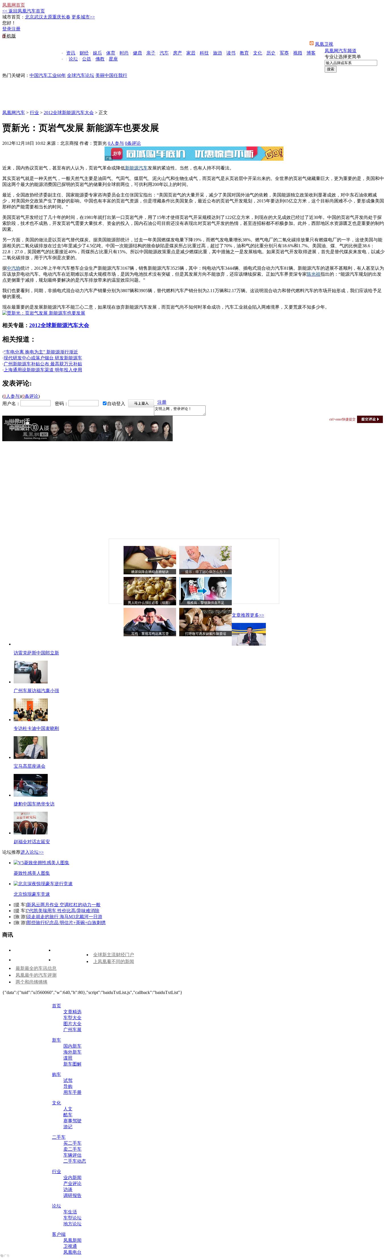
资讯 (70, 53)
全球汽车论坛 (80, 75)
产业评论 (72, 1183)
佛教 (100, 58)
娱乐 (97, 53)
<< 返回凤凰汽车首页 (23, 11)
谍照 (67, 1058)
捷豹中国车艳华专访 (34, 803)
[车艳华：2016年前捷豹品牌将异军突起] (31, 795)
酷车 (67, 1114)
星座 (113, 58)
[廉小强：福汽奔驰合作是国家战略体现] (31, 681)
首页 (56, 1005)
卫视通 (70, 1246)
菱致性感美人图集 (32, 873)
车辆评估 (72, 1155)
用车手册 (72, 1092)
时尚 (124, 53)
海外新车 (72, 1052)
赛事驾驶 (72, 1120)
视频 (297, 53)
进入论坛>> (32, 852)
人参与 (116, 143)
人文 (67, 1108)
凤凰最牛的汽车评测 (36, 975)
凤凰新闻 (72, 1240)
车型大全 (72, 1017)
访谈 (67, 1189)
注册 (15, 28)
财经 (84, 53)
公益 (86, 58)
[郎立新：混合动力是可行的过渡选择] (249, 644)
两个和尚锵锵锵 (31, 981)
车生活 (70, 1211)
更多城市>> (83, 16)
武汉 (38, 16)
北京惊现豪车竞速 (32, 894)
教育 (244, 53)
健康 (137, 53)
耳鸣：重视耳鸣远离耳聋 (150, 634)
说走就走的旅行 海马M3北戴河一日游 (64, 916)
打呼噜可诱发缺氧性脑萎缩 (205, 634)
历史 (271, 53)
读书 (230, 53)
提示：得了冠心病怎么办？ (205, 572)
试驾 (67, 1080)
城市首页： (13, 16)
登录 (6, 28)
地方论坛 (72, 1223)
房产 (177, 53)
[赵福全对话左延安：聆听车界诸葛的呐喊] (31, 832)
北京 (29, 16)
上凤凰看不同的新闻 (113, 961)
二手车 (59, 1137)
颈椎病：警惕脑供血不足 (205, 603)
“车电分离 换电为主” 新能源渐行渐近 (41, 351)
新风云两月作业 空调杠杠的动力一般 (64, 904)
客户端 (59, 1234)
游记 (67, 1126)
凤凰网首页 (13, 5)
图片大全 (72, 1023)
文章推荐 (241, 615)
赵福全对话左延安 (32, 841)
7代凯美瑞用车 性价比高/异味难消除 (63, 910)
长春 (65, 16)
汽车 (164, 53)
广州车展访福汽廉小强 (36, 690)
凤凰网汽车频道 (340, 50)
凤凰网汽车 (13, 112)
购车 (56, 1074)
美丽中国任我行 (111, 75)
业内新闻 (72, 1177)
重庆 (56, 16)
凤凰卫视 (324, 44)
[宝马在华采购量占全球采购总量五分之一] (31, 757)
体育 (110, 53)
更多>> (257, 615)
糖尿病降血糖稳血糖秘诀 (150, 572)
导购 (67, 1086)
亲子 (150, 53)
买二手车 (72, 1143)
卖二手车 (72, 1149)
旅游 (217, 53)
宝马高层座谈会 (29, 766)
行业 (34, 112)
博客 (311, 53)
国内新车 (72, 1046)
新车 (56, 1040)
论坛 (73, 58)
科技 (204, 53)
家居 (190, 53)
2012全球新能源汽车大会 (69, 112)
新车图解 (72, 1064)
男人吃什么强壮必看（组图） (150, 603)
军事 (284, 53)
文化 (257, 53)
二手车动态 (74, 1161)
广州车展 (72, 1029)
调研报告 (72, 1195)
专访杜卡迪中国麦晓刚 (36, 728)
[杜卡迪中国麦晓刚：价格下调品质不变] (31, 719)
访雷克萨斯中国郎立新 (36, 652)
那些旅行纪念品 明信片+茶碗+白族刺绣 (66, 922)
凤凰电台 (72, 1252)
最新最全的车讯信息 (36, 968)
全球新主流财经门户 (113, 954)
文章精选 (72, 1011)
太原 (47, 16)
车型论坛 (72, 1217)
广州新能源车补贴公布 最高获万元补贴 (43, 363)
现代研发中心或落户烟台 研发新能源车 (43, 357)
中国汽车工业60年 (48, 75)
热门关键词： (16, 75)
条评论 (133, 143)
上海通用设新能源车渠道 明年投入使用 (43, 369)
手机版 (9, 36)
